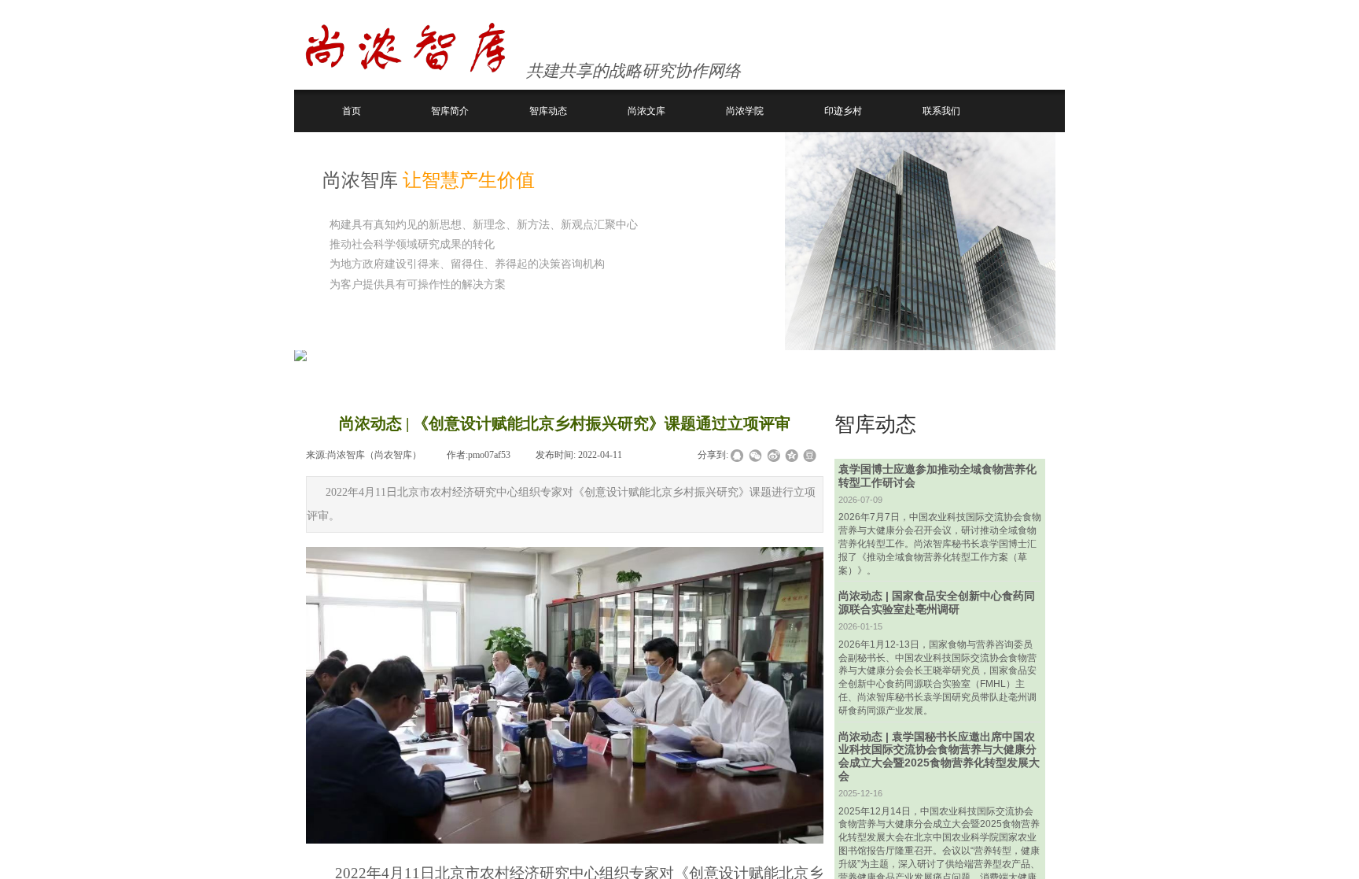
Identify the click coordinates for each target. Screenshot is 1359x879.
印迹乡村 (843, 110)
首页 (351, 110)
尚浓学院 (745, 110)
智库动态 (548, 110)
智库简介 (450, 110)
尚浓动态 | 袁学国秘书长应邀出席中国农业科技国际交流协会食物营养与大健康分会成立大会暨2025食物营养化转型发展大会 (939, 756)
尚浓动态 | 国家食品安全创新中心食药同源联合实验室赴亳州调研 (936, 602)
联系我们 (941, 110)
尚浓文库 (646, 110)
